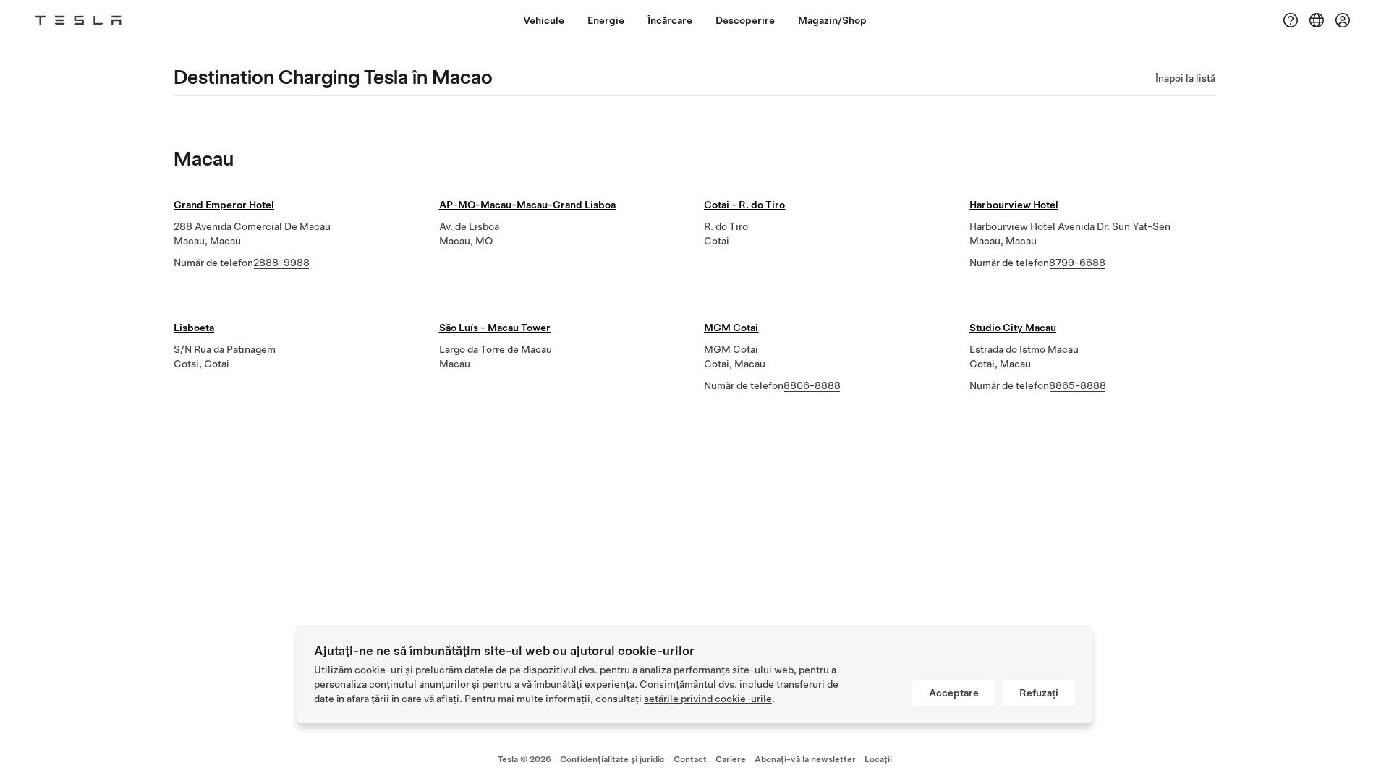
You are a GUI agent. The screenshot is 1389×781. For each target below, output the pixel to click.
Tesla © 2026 (524, 759)
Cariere (730, 759)
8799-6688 (1077, 262)
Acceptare (954, 693)
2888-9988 (281, 262)
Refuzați (1038, 693)
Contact (690, 759)
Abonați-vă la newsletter (805, 759)
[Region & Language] (1316, 20)
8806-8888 (812, 385)
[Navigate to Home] (78, 20)
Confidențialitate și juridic (612, 759)
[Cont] (1342, 20)
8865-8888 (1077, 385)
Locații (878, 759)
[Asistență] (1290, 20)
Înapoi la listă (1185, 78)
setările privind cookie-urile (708, 698)
